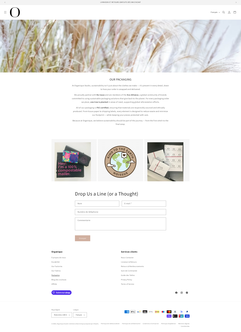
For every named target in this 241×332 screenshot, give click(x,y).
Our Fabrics (56, 271)
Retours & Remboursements (132, 266)
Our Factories (56, 266)
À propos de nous (58, 257)
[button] (5, 12)
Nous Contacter (127, 257)
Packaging (55, 275)
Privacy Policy (126, 280)
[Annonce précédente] (5, 2)
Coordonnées (185, 326)
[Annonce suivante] (236, 2)
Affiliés (54, 284)
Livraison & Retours (129, 262)
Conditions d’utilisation (151, 323)
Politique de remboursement (110, 323)
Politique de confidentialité (131, 323)
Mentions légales (184, 323)
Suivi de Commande (129, 271)
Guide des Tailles (128, 275)
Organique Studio (62, 324)
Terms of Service (127, 284)
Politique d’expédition (168, 323)
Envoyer (82, 238)
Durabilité (55, 262)
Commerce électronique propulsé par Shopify (83, 324)
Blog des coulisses (58, 280)
